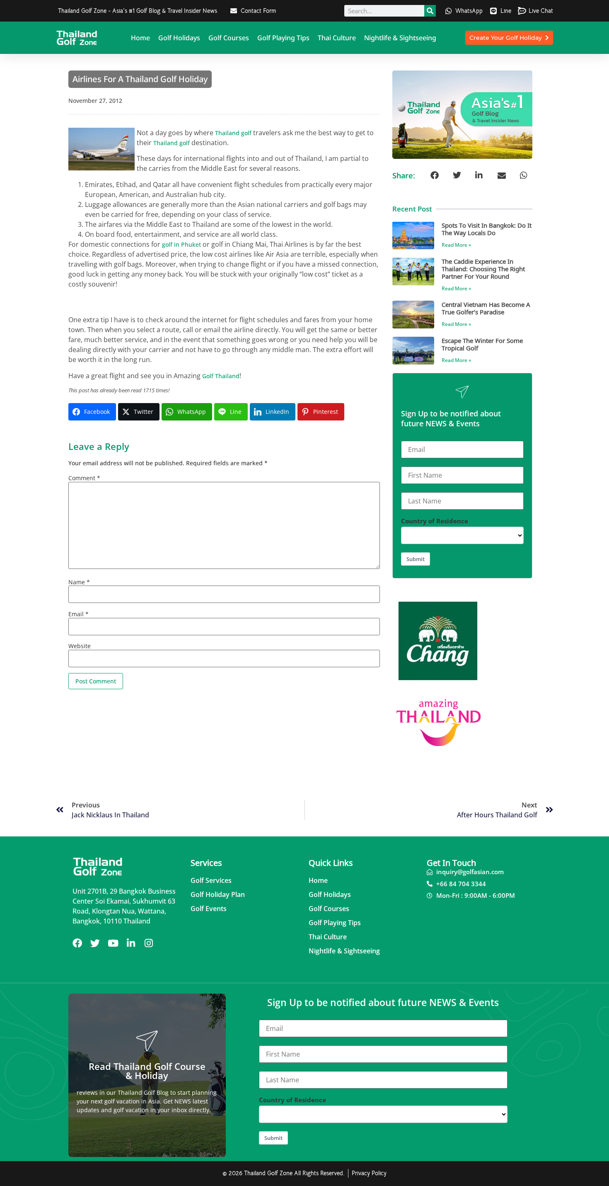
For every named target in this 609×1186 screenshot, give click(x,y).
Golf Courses (228, 37)
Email (78, 614)
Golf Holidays (179, 37)
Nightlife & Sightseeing (400, 37)
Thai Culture (337, 37)
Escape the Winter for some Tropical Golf (482, 344)
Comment (84, 478)
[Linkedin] (130, 943)
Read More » (456, 244)
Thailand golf (233, 133)
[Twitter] (95, 943)
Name (79, 582)
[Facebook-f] (77, 943)
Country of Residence (434, 521)
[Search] (430, 11)
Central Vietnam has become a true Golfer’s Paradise (486, 308)
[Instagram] (148, 943)
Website (79, 646)
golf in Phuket (181, 244)
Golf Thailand (220, 376)
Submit (415, 559)
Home (140, 37)
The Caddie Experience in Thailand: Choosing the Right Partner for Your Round (483, 268)
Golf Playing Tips (283, 37)
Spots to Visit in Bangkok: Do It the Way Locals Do (487, 229)
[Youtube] (113, 943)
